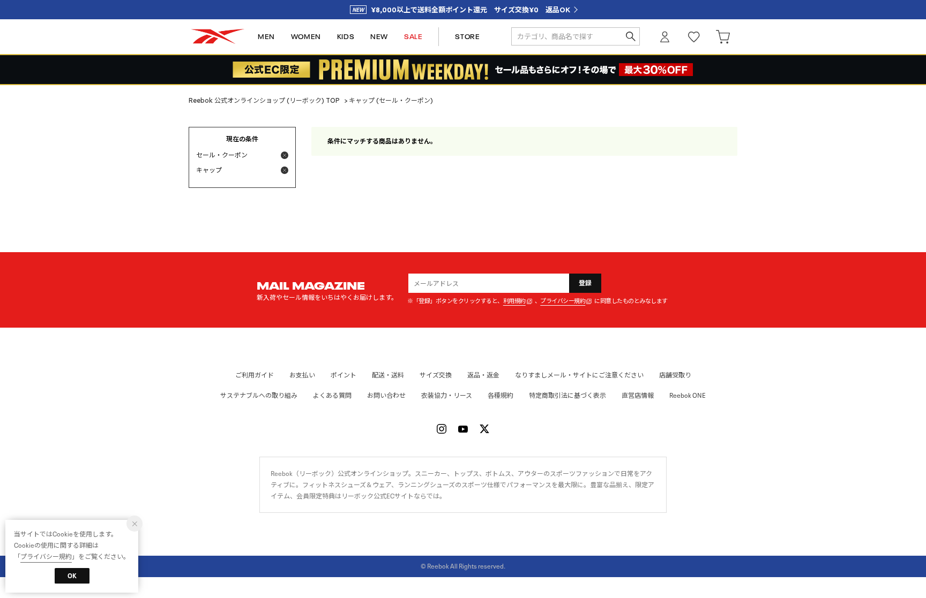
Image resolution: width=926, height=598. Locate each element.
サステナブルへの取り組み (258, 395)
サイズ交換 (436, 375)
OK (72, 575)
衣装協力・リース (446, 395)
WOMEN (306, 36)
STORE (467, 36)
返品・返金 (483, 375)
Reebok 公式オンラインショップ (217, 36)
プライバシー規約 (562, 301)
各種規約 (500, 395)
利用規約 (514, 301)
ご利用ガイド (254, 375)
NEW (379, 36)
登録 (585, 283)
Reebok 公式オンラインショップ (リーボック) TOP (264, 100)
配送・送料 (388, 375)
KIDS (345, 36)
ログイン (665, 36)
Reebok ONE (687, 395)
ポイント (343, 375)
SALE (413, 36)
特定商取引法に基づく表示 (567, 395)
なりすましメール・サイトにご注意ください (579, 375)
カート (722, 36)
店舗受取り (675, 375)
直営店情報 (638, 395)
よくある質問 (332, 395)
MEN (266, 36)
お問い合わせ (386, 395)
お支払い (302, 375)
